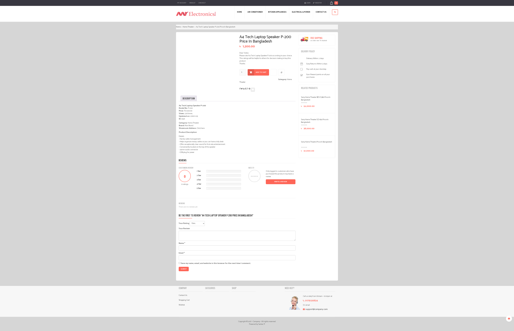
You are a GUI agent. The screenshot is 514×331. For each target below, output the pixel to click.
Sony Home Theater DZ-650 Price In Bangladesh (314, 121)
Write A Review (280, 181)
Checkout (202, 3)
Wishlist (192, 3)
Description (189, 98)
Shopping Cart (184, 300)
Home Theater (188, 26)
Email (182, 253)
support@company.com (316, 309)
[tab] (189, 98)
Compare (281, 72)
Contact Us (183, 295)
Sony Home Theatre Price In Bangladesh (316, 142)
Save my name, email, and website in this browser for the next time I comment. (216, 263)
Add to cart (261, 72)
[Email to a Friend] (253, 90)
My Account (181, 3)
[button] (335, 3)
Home (178, 26)
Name (182, 243)
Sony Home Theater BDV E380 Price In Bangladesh (315, 99)
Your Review (184, 228)
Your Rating (184, 223)
